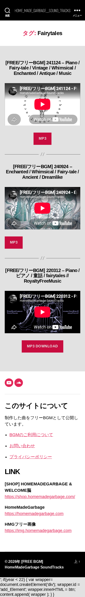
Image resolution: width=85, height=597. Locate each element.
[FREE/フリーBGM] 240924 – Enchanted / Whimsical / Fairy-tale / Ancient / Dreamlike (42, 172)
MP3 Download (42, 346)
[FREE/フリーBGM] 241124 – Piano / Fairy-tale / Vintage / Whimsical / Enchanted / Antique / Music (42, 68)
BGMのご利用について (31, 434)
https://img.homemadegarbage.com (38, 530)
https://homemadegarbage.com (34, 513)
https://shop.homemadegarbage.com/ (40, 496)
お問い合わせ (22, 445)
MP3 (43, 138)
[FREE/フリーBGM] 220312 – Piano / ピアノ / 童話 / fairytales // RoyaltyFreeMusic (42, 276)
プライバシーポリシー (30, 457)
